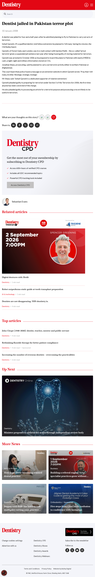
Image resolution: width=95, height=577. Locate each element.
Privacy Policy (46, 568)
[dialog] (4, 573)
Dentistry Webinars (42, 556)
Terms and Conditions (32, 568)
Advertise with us (9, 546)
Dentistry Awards (41, 551)
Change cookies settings (12, 540)
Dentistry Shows (41, 546)
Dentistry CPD (40, 540)
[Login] (86, 5)
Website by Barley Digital (62, 568)
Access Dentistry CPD (20, 185)
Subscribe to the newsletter (77, 540)
